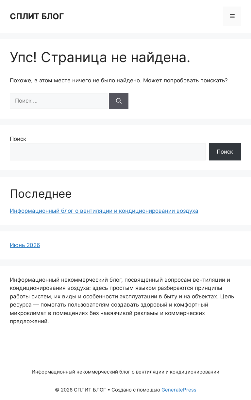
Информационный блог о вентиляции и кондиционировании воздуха (104, 211)
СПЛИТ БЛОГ (37, 16)
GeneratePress (178, 390)
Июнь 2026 (25, 245)
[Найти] (118, 101)
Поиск (18, 139)
